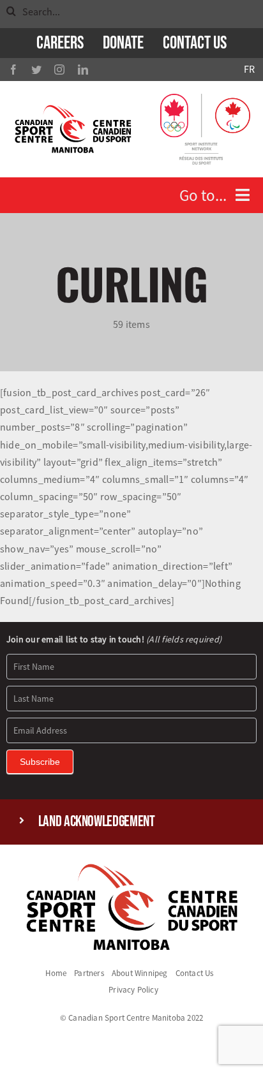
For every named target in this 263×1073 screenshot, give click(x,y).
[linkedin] (83, 69)
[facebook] (13, 69)
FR (249, 69)
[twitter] (36, 69)
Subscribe (40, 762)
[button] (132, 822)
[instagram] (59, 69)
